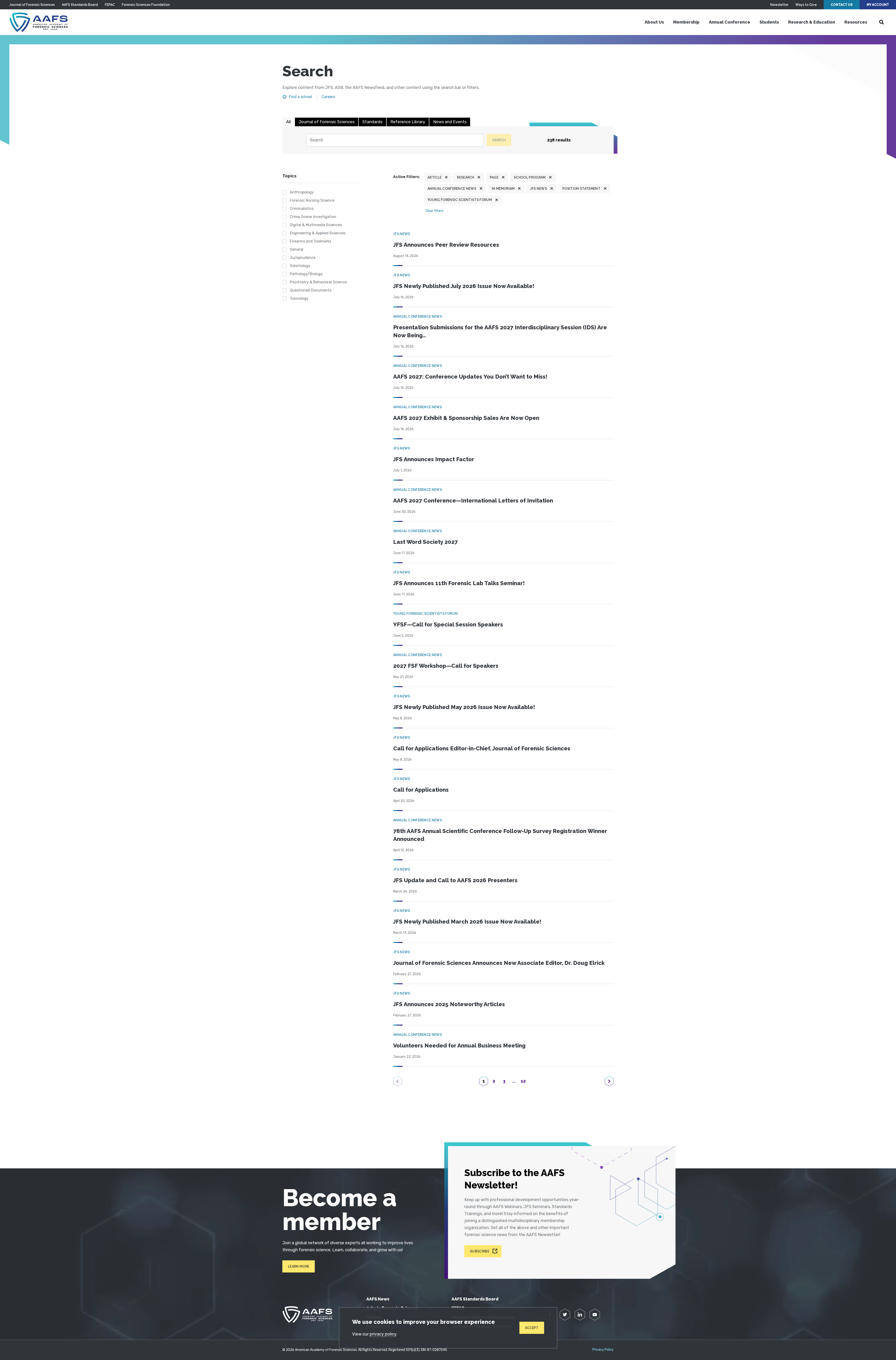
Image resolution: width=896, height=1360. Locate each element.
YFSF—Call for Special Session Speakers (448, 624)
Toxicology (299, 298)
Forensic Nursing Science (312, 200)
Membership (686, 22)
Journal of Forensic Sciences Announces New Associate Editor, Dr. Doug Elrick (499, 962)
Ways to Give (806, 5)
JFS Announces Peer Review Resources (446, 244)
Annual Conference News (451, 188)
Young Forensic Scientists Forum (459, 200)
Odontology (300, 266)
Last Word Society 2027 (425, 541)
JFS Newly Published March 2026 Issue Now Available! (467, 921)
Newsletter (779, 5)
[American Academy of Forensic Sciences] (38, 22)
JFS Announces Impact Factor (433, 459)
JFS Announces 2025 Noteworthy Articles (449, 1004)
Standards (372, 121)
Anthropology (302, 192)
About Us (654, 22)
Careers (328, 97)
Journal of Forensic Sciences (32, 5)
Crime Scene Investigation (313, 216)
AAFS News (377, 1299)
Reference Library (407, 121)
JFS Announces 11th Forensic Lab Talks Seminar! (459, 583)
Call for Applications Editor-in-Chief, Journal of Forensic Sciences (481, 748)
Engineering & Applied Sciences (317, 233)
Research (465, 177)
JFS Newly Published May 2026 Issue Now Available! (464, 707)
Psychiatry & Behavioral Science (318, 282)
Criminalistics (302, 208)
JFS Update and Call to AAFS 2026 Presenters (455, 880)
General (296, 249)
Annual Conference (729, 22)
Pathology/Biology (306, 274)
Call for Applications (421, 789)
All (288, 121)
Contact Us (842, 5)
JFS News (538, 188)
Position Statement (581, 188)
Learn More (298, 1266)
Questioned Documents (310, 290)
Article (434, 177)
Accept (532, 1328)
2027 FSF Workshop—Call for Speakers (445, 665)
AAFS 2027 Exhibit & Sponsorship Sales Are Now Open (466, 418)
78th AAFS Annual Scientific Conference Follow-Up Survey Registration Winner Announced (500, 835)
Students (769, 22)
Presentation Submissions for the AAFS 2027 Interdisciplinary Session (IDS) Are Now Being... (500, 331)
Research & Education (811, 22)
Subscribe (479, 1251)
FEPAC (110, 5)
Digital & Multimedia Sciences (316, 225)
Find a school (300, 97)
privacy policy (383, 1334)
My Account (878, 5)
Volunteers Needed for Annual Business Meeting (459, 1045)
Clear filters (434, 211)
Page (494, 177)
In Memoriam (503, 188)
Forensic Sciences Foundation (146, 5)
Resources (855, 22)
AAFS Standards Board (80, 5)
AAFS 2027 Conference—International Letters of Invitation (473, 500)
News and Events (449, 121)
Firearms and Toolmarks (310, 241)
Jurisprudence (302, 257)
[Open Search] (881, 22)
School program (530, 177)
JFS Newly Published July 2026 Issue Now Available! (463, 286)
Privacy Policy (603, 1350)
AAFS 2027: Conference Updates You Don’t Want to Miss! (470, 376)
